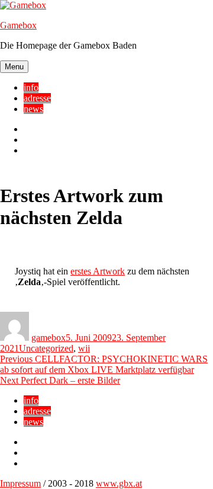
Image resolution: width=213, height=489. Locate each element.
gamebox (48, 338)
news (33, 109)
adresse (37, 98)
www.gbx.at (119, 483)
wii (84, 348)
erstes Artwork (97, 271)
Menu (14, 66)
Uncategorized (46, 348)
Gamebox (18, 25)
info (31, 87)
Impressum (20, 483)
